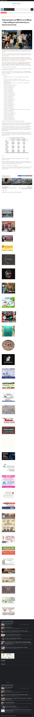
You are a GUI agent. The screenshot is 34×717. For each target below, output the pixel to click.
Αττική (18, 72)
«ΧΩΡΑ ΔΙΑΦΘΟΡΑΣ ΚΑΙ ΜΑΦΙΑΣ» (10, 702)
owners (15, 715)
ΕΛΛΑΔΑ (5, 16)
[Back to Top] (32, 715)
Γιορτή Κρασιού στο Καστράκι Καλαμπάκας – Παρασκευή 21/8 (13, 638)
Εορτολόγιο (7, 682)
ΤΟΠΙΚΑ (24, 12)
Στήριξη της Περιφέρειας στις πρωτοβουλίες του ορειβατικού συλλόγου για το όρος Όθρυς (16, 647)
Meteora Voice (16, 3)
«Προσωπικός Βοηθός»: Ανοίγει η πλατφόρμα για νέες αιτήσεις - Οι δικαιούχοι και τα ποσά (6, 182)
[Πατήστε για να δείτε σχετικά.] (7, 241)
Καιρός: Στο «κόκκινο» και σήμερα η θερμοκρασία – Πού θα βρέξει (26, 183)
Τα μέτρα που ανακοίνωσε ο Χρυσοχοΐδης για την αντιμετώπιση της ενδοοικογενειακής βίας (16, 694)
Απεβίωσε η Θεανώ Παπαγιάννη (9, 623)
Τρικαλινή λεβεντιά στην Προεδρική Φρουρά (10, 706)
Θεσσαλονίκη (28, 71)
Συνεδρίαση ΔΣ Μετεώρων (8, 627)
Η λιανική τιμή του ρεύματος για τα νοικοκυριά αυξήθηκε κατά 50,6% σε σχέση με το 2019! (17, 182)
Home (2, 16)
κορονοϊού (24, 68)
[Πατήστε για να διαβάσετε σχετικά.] (8, 231)
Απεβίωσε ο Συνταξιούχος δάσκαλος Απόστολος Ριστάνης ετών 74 (13, 634)
